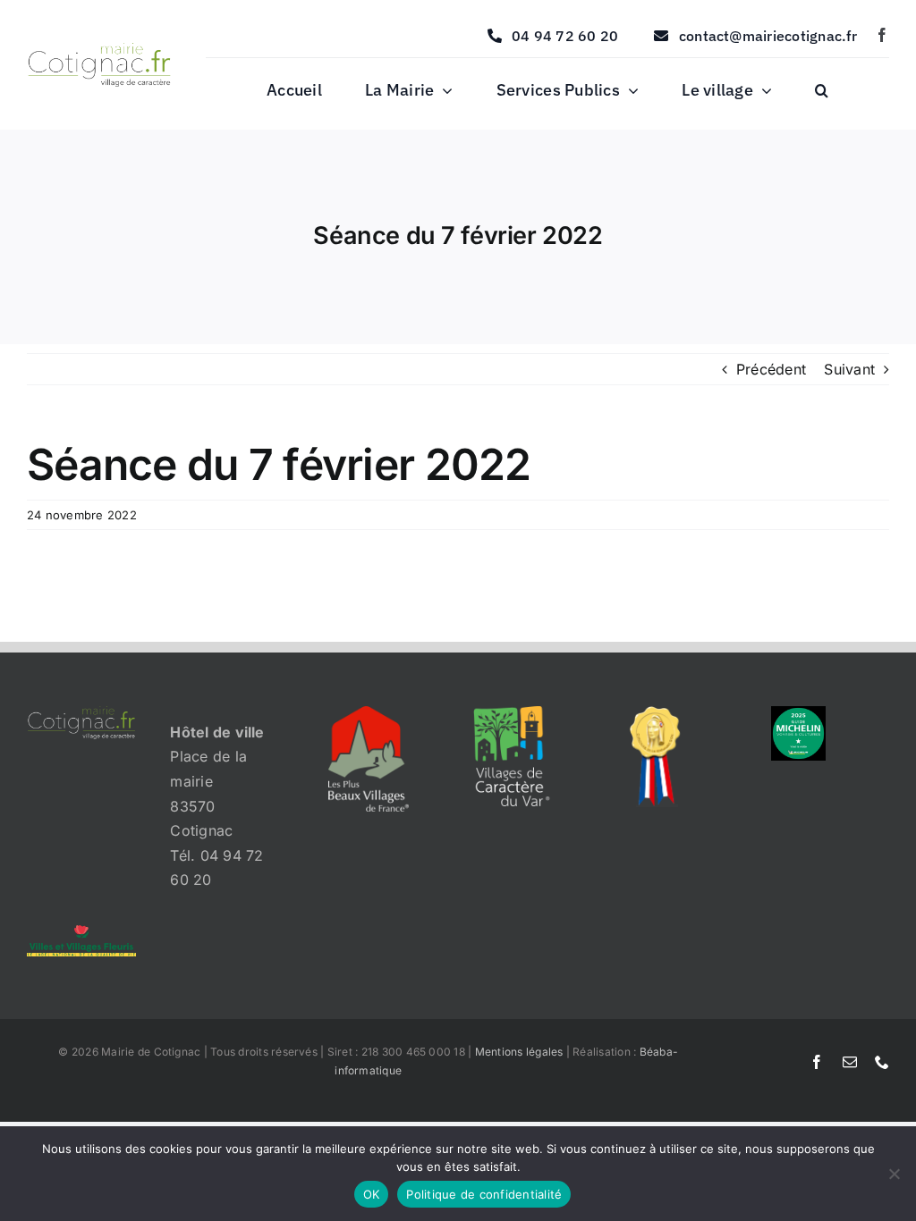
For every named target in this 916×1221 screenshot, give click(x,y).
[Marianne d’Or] (655, 713)
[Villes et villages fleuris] (81, 932)
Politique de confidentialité (484, 1194)
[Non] (894, 1174)
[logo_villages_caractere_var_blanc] (511, 713)
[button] (821, 91)
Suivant (849, 369)
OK (371, 1194)
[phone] (882, 1062)
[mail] (850, 1062)
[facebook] (882, 35)
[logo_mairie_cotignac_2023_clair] (81, 713)
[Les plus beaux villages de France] (368, 713)
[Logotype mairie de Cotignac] (99, 50)
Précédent (771, 369)
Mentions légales (519, 1051)
